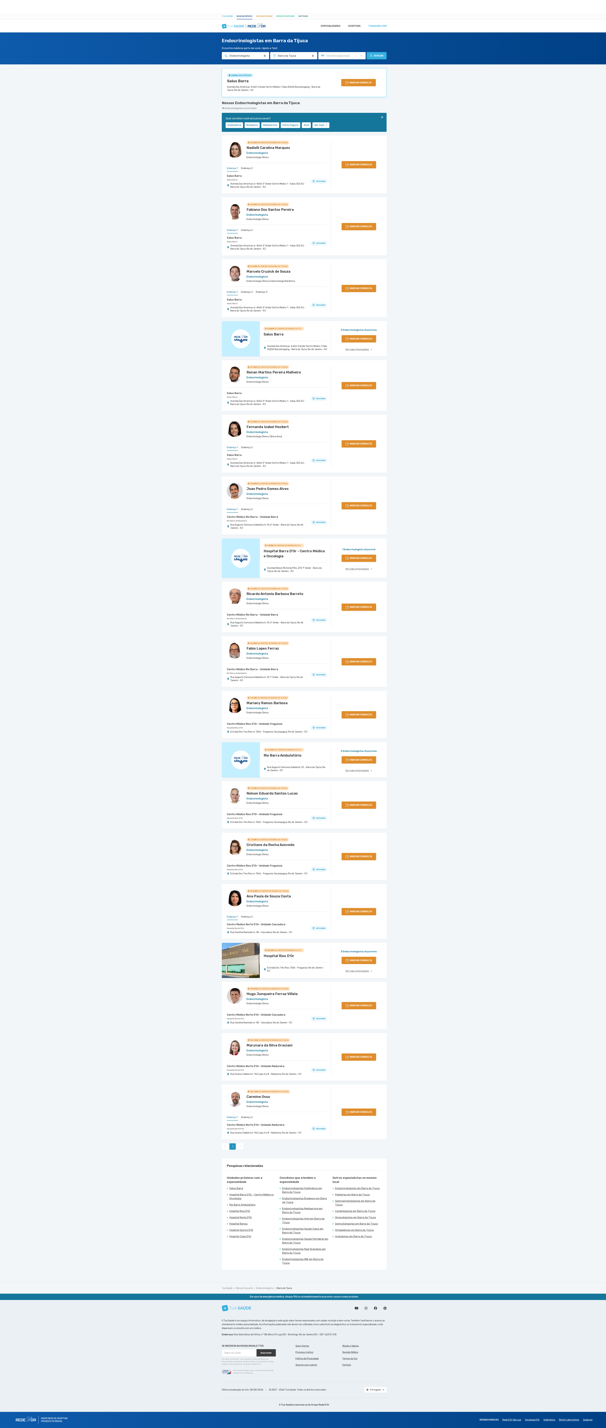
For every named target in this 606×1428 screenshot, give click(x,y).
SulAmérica (234, 125)
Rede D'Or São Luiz (511, 1420)
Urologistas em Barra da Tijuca (353, 1236)
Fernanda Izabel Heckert (268, 427)
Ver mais (319, 125)
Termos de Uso (349, 1358)
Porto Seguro (290, 125)
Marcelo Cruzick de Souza (268, 271)
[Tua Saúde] (236, 1308)
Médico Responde (285, 16)
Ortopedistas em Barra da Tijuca (354, 1230)
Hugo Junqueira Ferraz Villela (272, 994)
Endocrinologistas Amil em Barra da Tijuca (303, 1220)
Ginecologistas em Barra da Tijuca (355, 1217)
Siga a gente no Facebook (375, 1308)
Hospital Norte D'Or (235, 928)
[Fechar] (382, 117)
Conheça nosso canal (356, 1308)
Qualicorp (588, 1420)
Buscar (378, 55)
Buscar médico (244, 16)
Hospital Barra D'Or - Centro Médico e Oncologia (251, 1196)
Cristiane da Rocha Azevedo (270, 845)
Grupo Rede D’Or (320, 1404)
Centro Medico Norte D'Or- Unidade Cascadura (256, 924)
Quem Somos (302, 1346)
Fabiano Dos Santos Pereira (270, 209)
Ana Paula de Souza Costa (269, 896)
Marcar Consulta (244, 1288)
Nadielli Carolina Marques (268, 148)
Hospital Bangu (238, 1223)
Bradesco (252, 125)
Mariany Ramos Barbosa (267, 703)
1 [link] (232, 1146)
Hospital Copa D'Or (240, 1236)
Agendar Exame (264, 16)
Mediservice (270, 125)
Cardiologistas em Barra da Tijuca (355, 1211)
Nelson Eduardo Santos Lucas (272, 793)
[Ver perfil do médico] (235, 150)
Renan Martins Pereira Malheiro (274, 372)
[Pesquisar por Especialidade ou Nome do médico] (265, 56)
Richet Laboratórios (569, 1420)
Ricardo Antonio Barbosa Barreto (275, 594)
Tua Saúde (227, 16)
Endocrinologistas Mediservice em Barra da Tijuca (302, 1210)
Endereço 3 (261, 292)
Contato (346, 1365)
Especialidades (330, 26)
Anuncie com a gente (306, 1365)
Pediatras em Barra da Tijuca (352, 1194)
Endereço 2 (247, 168)
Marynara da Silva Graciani (269, 1045)
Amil (306, 125)
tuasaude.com (377, 26)
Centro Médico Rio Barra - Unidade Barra (252, 516)
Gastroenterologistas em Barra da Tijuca (355, 1202)
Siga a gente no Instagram (366, 1308)
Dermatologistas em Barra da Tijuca (356, 1223)
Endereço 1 (232, 168)
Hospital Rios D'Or (235, 728)
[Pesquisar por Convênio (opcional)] (361, 56)
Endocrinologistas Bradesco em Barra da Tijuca (304, 1200)
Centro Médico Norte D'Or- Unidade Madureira (255, 1066)
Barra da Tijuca (284, 1288)
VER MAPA (320, 181)
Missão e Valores (350, 1346)
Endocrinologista (264, 1288)
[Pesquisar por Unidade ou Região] (313, 56)
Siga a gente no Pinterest (385, 1308)
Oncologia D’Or (532, 1420)
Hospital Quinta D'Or (241, 1230)
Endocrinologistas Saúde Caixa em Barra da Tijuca (302, 1230)
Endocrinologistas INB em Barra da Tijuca (302, 1261)
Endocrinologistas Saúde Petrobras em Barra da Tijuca (305, 1240)
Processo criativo (304, 1352)
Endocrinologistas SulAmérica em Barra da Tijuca (302, 1190)
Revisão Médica (350, 1352)
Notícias (303, 16)
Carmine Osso (258, 1097)
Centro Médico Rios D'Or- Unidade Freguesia (254, 723)
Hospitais (354, 26)
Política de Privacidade (307, 1358)
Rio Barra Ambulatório (237, 521)
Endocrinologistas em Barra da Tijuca (357, 1188)
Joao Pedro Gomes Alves (268, 489)
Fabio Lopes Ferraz (263, 648)
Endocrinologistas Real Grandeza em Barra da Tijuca (304, 1251)
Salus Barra (238, 81)
